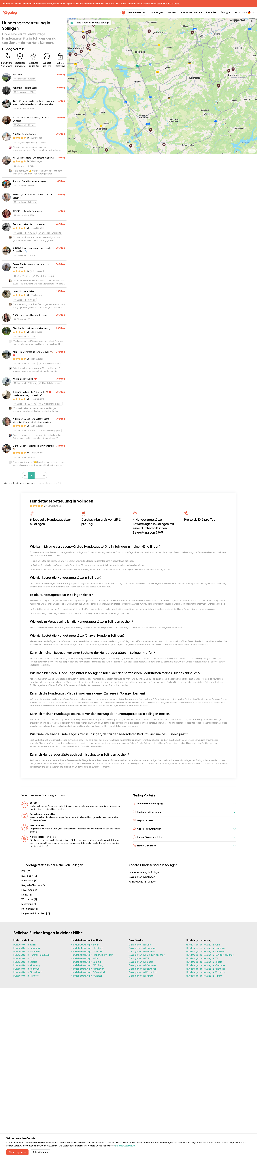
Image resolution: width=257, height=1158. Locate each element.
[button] (184, 804)
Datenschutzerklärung (125, 1145)
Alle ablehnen (40, 1152)
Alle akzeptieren (17, 1152)
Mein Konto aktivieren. (168, 3)
